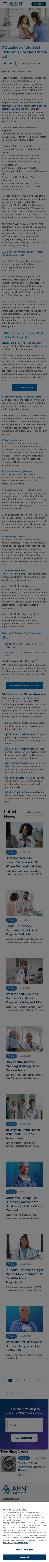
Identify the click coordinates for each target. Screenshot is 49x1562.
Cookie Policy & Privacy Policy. (15, 1543)
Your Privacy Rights (24, 1550)
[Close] (46, 1505)
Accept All (24, 1557)
